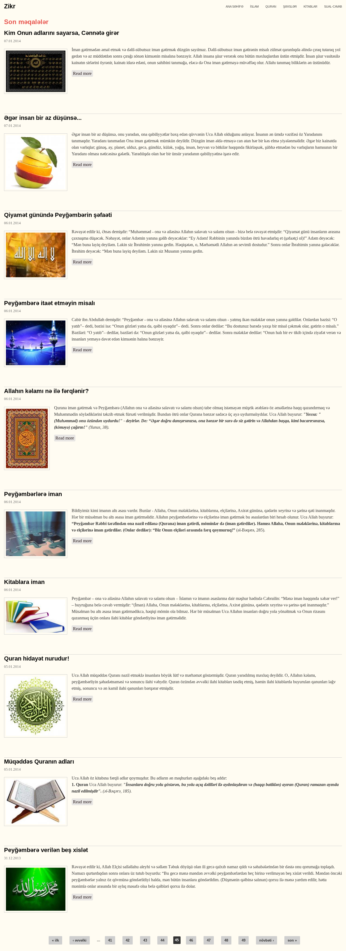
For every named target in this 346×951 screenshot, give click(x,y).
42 (127, 940)
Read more (83, 73)
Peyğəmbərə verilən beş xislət (46, 850)
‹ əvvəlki (79, 940)
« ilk (55, 940)
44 (162, 940)
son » (292, 940)
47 (209, 940)
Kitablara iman (24, 582)
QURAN (270, 6)
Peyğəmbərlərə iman (33, 494)
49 (243, 940)
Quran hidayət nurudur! (36, 658)
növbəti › (266, 940)
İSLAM (254, 6)
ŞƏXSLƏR (290, 6)
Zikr (9, 6)
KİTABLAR (310, 6)
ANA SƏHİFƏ (234, 6)
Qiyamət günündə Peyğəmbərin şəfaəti (58, 215)
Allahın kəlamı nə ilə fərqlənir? (46, 391)
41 (110, 940)
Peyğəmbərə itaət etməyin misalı (49, 303)
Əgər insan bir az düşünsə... (43, 117)
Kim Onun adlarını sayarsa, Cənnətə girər (61, 32)
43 (145, 940)
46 (191, 940)
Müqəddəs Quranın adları (39, 761)
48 (226, 940)
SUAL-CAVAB (333, 6)
